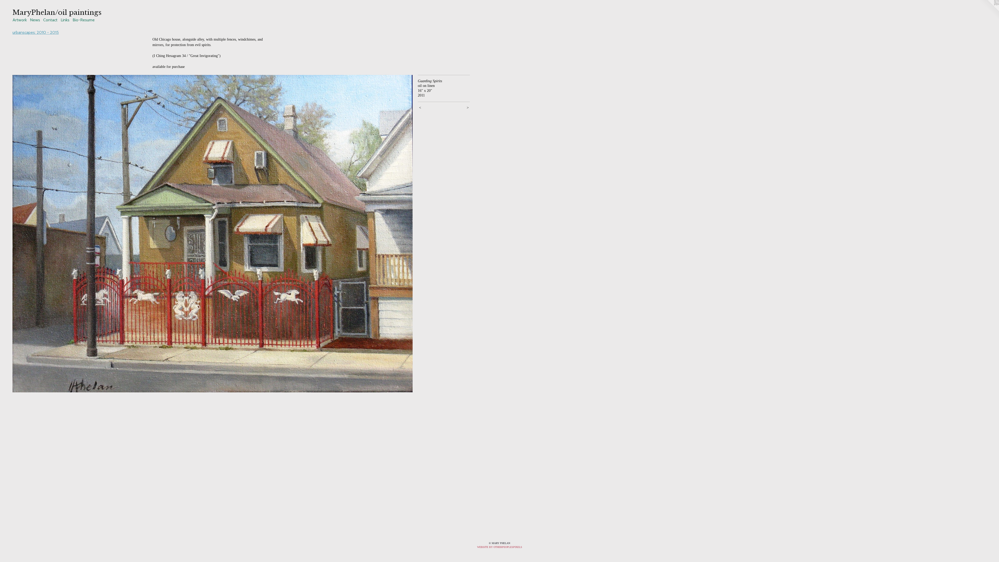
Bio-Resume (84, 19)
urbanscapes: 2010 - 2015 (35, 32)
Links (65, 19)
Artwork (19, 19)
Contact (50, 19)
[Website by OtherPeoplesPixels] (988, 10)
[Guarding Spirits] (212, 233)
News (35, 19)
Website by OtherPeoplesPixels (499, 547)
